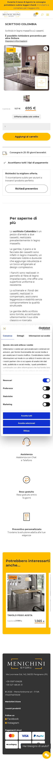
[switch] (46, 388)
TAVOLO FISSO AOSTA (19, 615)
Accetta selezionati (26, 423)
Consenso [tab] (7, 336)
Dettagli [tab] (20, 336)
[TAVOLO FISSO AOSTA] (25, 610)
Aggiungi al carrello (26, 136)
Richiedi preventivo (26, 188)
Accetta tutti (26, 415)
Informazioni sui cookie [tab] (39, 336)
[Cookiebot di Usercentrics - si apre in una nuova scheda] (39, 328)
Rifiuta (26, 431)
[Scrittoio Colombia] (26, 68)
